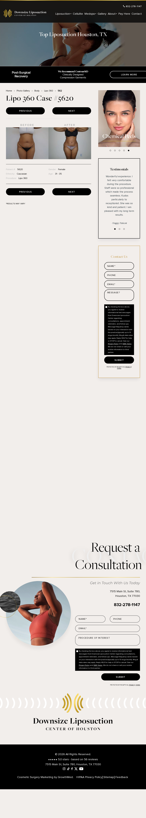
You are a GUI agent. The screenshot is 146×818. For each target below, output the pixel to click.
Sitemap (109, 777)
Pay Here (124, 13)
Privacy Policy (113, 344)
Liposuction (62, 13)
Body (37, 91)
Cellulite (78, 13)
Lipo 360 (48, 91)
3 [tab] (119, 150)
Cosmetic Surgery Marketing (35, 777)
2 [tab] (115, 150)
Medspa (89, 13)
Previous (25, 110)
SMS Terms (127, 344)
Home (9, 91)
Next (71, 110)
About (111, 13)
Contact (137, 13)
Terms (119, 368)
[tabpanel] (119, 118)
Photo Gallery (23, 91)
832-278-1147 (133, 6)
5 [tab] (128, 150)
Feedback (121, 777)
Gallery (102, 13)
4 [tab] (124, 150)
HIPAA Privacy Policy (89, 777)
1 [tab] (110, 150)
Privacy (128, 367)
